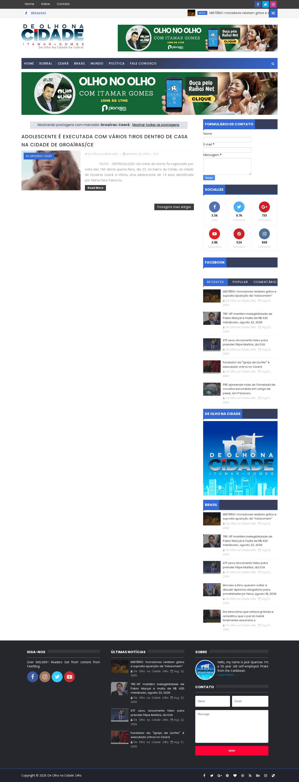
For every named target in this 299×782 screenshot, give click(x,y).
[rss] (250, 775)
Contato (63, 4)
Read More (95, 188)
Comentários (265, 282)
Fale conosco (143, 63)
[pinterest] (227, 775)
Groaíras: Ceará (41, 156)
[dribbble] (242, 775)
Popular (240, 282)
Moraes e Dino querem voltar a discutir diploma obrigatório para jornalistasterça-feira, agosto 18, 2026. (250, 589)
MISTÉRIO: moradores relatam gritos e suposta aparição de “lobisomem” (249, 293)
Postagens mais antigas (174, 207)
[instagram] (273, 4)
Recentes (215, 282)
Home (29, 4)
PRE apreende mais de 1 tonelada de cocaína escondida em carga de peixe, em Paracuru (249, 389)
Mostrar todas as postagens (155, 124)
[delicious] (273, 775)
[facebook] (258, 4)
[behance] (258, 775)
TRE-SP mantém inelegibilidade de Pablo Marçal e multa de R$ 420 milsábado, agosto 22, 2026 (247, 318)
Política (117, 63)
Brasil (190, 12)
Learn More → (227, 675)
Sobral (45, 63)
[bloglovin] (235, 775)
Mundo (97, 63)
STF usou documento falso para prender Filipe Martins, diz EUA (245, 342)
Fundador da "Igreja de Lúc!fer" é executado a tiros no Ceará (246, 364)
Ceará (63, 63)
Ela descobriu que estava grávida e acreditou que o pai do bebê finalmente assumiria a (248, 616)
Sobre (45, 4)
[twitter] (265, 4)
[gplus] (219, 775)
